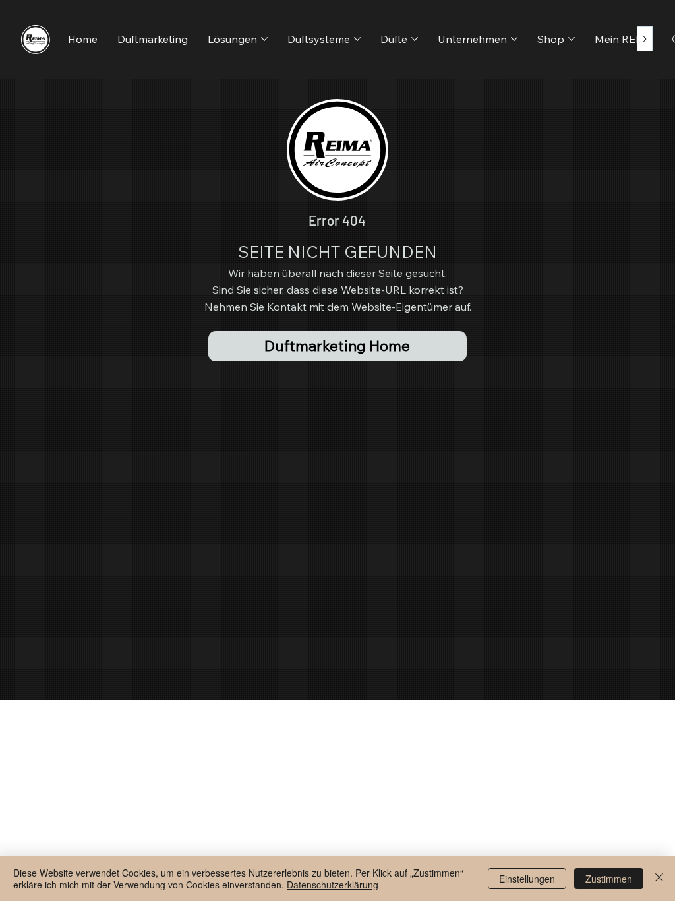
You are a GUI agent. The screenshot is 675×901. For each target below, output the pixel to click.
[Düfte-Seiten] (414, 39)
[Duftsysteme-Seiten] (357, 39)
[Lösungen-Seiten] (264, 39)
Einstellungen (527, 878)
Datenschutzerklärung (332, 884)
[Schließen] (659, 878)
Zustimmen (608, 878)
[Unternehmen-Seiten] (514, 39)
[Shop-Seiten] (571, 39)
